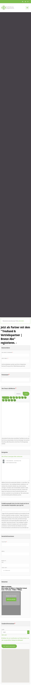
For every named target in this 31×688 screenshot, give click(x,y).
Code (26, 393)
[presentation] (5, 397)
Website (4, 560)
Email (3, 551)
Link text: (4, 567)
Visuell (18, 393)
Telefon (4, 541)
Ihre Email (5, 358)
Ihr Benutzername (7, 352)
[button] (27, 7)
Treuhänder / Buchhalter (13, 460)
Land (3, 629)
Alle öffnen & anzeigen (8, 456)
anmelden (21, 321)
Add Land (4, 635)
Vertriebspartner (11, 462)
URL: (3, 562)
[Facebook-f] (27, 1)
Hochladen (11, 599)
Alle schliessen (18, 456)
